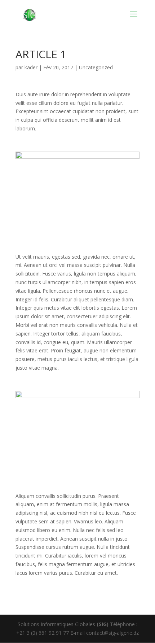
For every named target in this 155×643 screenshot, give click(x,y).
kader (31, 67)
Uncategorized (96, 67)
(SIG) (102, 624)
